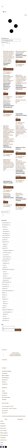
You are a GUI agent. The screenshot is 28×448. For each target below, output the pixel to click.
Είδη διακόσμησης (5, 377)
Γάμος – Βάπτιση (3, 430)
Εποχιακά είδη (4, 286)
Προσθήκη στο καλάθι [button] (8, 69)
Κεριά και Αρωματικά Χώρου (7, 290)
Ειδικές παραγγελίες (6, 282)
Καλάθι (1, 442)
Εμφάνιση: (3, 42)
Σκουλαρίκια (5, 318)
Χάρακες (4, 267)
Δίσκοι (4, 271)
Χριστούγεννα (4, 320)
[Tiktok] (10, 364)
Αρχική (1, 421)
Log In (1, 444)
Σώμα (4, 305)
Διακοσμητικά (4, 241)
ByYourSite (23, 416)
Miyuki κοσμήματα (5, 222)
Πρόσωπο (5, 303)
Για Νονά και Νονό (6, 252)
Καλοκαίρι (4, 288)
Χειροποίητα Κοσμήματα (6, 309)
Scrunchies (5, 229)
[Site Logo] (4, 8)
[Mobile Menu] (3, 2)
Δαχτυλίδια (4, 239)
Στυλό (4, 265)
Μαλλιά (4, 301)
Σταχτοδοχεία (5, 280)
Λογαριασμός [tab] (20, 419)
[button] (14, 26)
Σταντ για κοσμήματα (6, 278)
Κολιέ (4, 316)
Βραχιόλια (5, 314)
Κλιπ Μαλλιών (5, 233)
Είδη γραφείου (5, 260)
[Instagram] (7, 364)
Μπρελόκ (4, 294)
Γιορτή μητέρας (5, 237)
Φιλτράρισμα (18, 329)
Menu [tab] (6, 419)
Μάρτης (3, 292)
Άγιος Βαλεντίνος (5, 224)
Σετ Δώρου (5, 273)
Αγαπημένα (4, 399)
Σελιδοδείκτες (5, 263)
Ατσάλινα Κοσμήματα (7, 312)
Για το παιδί (5, 254)
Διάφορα (4, 244)
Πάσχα (3, 297)
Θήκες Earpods (5, 231)
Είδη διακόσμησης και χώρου (7, 269)
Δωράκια (3, 248)
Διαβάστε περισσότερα (8, 151)
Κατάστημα (2, 423)
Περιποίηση (4, 299)
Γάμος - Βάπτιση (5, 235)
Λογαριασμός (2, 437)
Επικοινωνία (4, 395)
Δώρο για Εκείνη (6, 256)
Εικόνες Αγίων (4, 284)
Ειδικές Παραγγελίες (4, 435)
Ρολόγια (4, 246)
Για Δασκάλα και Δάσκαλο (7, 250)
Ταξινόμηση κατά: (5, 38)
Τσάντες (3, 307)
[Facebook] (3, 364)
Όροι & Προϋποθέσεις (6, 397)
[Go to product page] (8, 56)
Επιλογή (5, 93)
